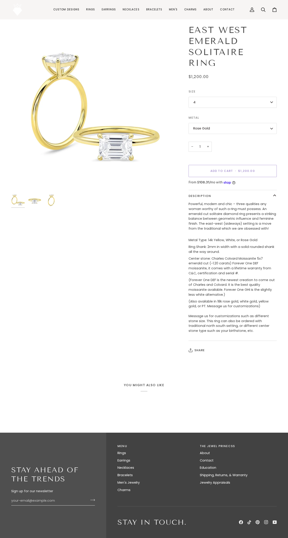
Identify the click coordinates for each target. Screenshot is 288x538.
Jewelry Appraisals (215, 482)
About (205, 453)
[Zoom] (20, 183)
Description (200, 196)
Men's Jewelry (128, 482)
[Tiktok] (249, 522)
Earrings (123, 460)
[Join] (91, 500)
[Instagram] (266, 522)
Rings (121, 453)
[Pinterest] (258, 522)
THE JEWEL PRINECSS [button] (217, 446)
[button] (90, 9)
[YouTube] (275, 522)
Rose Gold (201, 128)
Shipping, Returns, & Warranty (224, 475)
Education (208, 467)
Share (199, 350)
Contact (207, 460)
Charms (123, 490)
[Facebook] (241, 522)
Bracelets (125, 475)
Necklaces (125, 467)
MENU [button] (122, 446)
